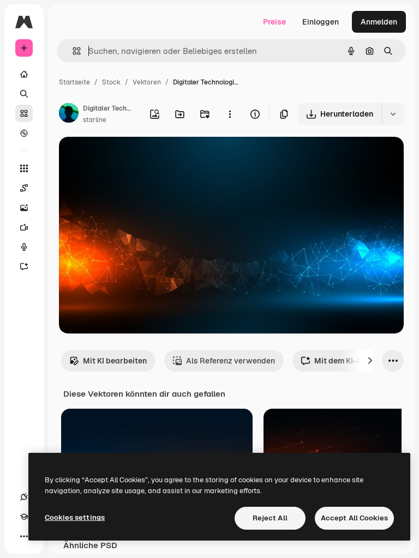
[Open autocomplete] (72, 51)
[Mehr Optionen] (230, 114)
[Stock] (24, 113)
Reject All (270, 518)
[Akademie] (24, 516)
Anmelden (379, 22)
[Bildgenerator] (24, 207)
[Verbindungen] (24, 497)
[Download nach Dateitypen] (393, 114)
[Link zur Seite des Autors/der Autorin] (69, 114)
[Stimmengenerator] (24, 247)
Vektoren (147, 82)
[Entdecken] (24, 133)
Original (128, 158)
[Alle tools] (24, 168)
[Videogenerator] (24, 227)
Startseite (74, 82)
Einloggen (320, 22)
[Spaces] (24, 188)
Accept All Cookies (354, 518)
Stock (111, 82)
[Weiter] (370, 361)
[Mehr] (24, 536)
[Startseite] (24, 74)
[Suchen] (24, 93)
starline (94, 120)
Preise (274, 22)
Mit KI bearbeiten (115, 361)
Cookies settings (75, 517)
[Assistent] (24, 266)
